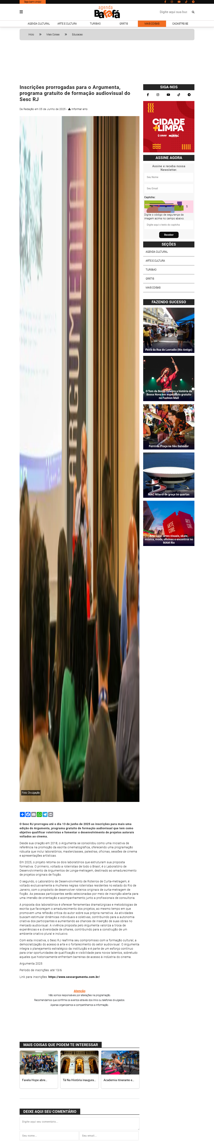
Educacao (77, 34)
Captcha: (149, 197)
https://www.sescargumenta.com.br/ (74, 977)
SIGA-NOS (169, 87)
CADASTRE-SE (180, 23)
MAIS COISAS (152, 23)
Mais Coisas (53, 34)
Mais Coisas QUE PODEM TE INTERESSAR (60, 1045)
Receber (169, 234)
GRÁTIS (124, 23)
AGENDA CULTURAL (39, 23)
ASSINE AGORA (169, 158)
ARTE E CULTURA (67, 23)
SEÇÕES (169, 244)
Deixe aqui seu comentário (49, 1111)
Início (31, 34)
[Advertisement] (107, 63)
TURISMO (95, 23)
